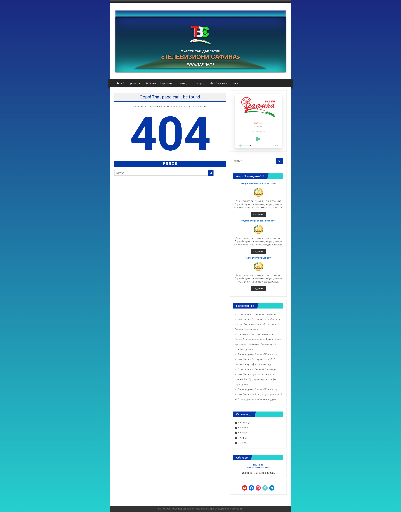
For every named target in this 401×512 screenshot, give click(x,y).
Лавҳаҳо (183, 83)
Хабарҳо (151, 83)
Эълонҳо (242, 442)
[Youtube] (244, 487)
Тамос (235, 83)
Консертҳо (199, 83)
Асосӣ (120, 83)
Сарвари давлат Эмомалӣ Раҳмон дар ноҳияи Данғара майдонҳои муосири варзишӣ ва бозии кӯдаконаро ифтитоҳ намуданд (258, 394)
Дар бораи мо (218, 83)
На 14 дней (258, 465)
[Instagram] (258, 487)
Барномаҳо (167, 83)
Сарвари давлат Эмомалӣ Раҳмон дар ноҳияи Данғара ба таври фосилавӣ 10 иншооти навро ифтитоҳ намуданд (256, 359)
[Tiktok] (265, 487)
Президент (135, 83)
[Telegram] (271, 487)
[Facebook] (251, 487)
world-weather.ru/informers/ (258, 468)
